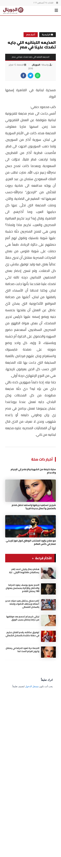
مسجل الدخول (32, 686)
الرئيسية (46, 34)
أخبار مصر (30, 34)
